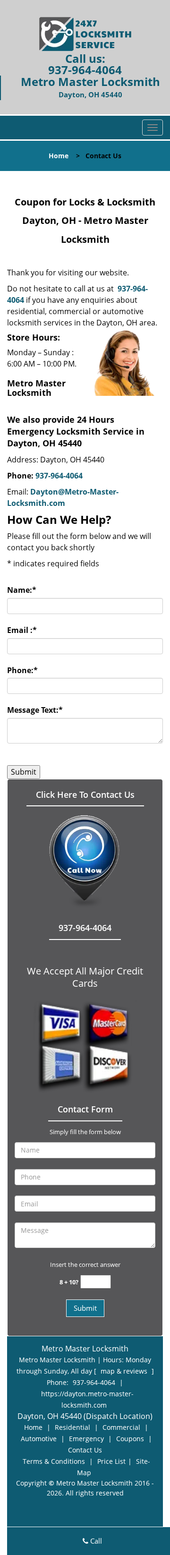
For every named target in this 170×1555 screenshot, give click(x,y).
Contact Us (85, 1449)
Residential (72, 1427)
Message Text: (35, 710)
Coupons (130, 1438)
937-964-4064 (85, 69)
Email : (22, 630)
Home (58, 155)
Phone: (22, 670)
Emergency (86, 1438)
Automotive (39, 1438)
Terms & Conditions (54, 1461)
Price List (111, 1461)
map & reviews (125, 1371)
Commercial (121, 1427)
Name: (21, 590)
